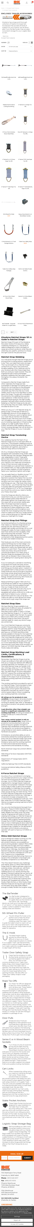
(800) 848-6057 (12, 1178)
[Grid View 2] (32, 42)
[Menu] (2, 3)
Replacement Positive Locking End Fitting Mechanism (9, 106)
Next (12, 332)
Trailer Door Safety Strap (25, 241)
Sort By (3, 51)
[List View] (29, 42)
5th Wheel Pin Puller (8, 214)
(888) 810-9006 (10, 1180)
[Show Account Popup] (27, 2)
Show (3, 46)
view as (25, 42)
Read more (5, 36)
